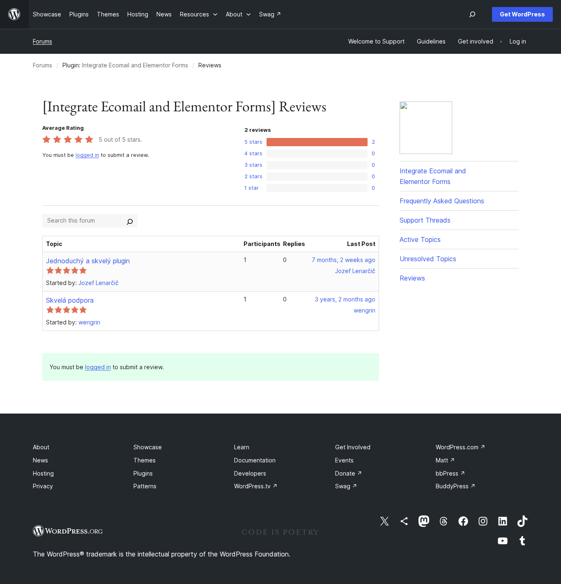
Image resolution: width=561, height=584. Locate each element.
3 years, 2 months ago (345, 299)
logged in (87, 155)
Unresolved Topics (428, 259)
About (41, 447)
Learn (241, 447)
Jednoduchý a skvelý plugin (88, 261)
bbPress (450, 473)
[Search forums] (130, 220)
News (40, 460)
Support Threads (425, 220)
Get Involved (352, 447)
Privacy (43, 486)
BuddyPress (456, 486)
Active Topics (420, 239)
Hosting (43, 473)
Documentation (255, 460)
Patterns (144, 486)
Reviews (412, 278)
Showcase (147, 447)
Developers (250, 473)
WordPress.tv (256, 486)
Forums (42, 41)
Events (344, 460)
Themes (144, 460)
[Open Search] (472, 14)
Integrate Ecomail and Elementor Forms (135, 65)
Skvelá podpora (70, 300)
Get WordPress (522, 14)
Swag (346, 486)
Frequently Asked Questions (442, 201)
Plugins (143, 473)
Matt (445, 460)
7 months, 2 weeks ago (343, 259)
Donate (348, 473)
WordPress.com (460, 447)
